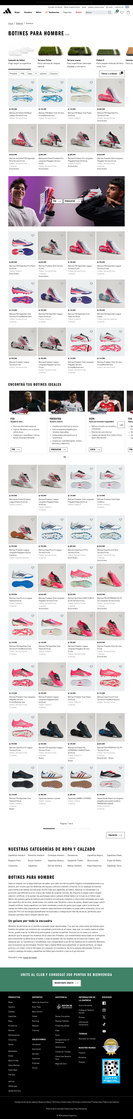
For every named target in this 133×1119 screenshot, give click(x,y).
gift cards (109, 7)
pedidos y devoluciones (96, 7)
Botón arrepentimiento (72, 7)
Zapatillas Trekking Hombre (76, 861)
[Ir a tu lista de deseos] (122, 12)
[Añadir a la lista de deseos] (33, 83)
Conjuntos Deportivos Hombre (17, 866)
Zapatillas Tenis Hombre (114, 866)
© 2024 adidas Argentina (66, 1116)
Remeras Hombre (36, 855)
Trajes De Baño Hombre (114, 861)
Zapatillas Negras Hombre (95, 855)
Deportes (67, 12)
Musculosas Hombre (92, 861)
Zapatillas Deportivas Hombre (37, 866)
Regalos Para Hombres (14, 861)
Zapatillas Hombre (16, 855)
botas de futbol (30, 958)
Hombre (28, 12)
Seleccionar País (71, 1109)
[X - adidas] (113, 1017)
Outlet (79, 12)
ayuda (84, 7)
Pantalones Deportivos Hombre (76, 855)
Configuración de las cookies (26, 1102)
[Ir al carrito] (128, 12)
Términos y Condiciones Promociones (87, 1102)
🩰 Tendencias (52, 12)
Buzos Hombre (35, 861)
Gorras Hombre (55, 866)
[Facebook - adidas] (113, 1003)
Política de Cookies (110, 1102)
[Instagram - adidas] (113, 1010)
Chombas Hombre (56, 855)
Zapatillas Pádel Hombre (114, 855)
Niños (38, 12)
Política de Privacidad (55, 1109)
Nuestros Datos (45, 1102)
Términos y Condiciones (61, 1102)
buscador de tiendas (55, 7)
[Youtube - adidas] (113, 1031)
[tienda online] (7, 11)
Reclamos (83, 1109)
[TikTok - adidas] (113, 1024)
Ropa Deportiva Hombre (94, 866)
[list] (66, 54)
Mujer (17, 12)
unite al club (119, 7)
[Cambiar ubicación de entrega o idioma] (127, 7)
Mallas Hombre (75, 866)
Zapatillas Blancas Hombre (56, 861)
